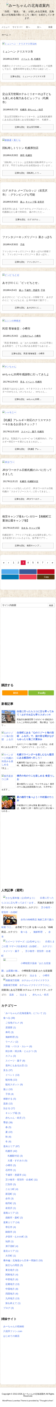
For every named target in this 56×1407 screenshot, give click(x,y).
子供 (22, 244)
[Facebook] (28, 571)
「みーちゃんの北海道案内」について (24, 1013)
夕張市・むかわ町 (16, 1236)
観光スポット (14, 1084)
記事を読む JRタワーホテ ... (28, 499)
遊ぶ (22, 202)
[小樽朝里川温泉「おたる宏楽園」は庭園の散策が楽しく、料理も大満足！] (10, 963)
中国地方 (11, 1289)
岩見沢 (41, 202)
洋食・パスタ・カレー (18, 1046)
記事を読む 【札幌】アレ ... (28, 449)
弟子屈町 (11, 1246)
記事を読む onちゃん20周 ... (28, 399)
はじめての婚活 (11, 1336)
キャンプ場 (31, 202)
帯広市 (10, 1227)
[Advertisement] (28, 644)
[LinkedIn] (10, 577)
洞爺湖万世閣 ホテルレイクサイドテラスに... (27, 985)
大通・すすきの (17, 1160)
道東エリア (11, 1222)
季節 (8, 1122)
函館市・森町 (14, 1217)
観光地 (11, 1079)
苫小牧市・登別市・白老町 (26, 953)
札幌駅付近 (32, 481)
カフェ (10, 1056)
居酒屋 (10, 1027)
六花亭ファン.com (12, 1331)
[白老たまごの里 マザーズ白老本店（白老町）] (22, 941)
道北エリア (10, 1251)
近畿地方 (12, 1284)
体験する (9, 1098)
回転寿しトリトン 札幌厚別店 (20, 147)
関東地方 (11, 1274)
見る (22, 381)
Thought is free (46, 1401)
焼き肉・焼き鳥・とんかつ (21, 1051)
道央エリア (11, 1146)
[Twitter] (10, 571)
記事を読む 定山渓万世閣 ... (28, 127)
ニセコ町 (11, 1189)
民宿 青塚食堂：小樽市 (16, 328)
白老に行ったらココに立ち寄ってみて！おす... (27, 900)
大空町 (10, 1255)
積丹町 (10, 1203)
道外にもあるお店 (16, 1065)
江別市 (10, 1184)
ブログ (8, 1308)
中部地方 (11, 1279)
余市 (9, 1198)
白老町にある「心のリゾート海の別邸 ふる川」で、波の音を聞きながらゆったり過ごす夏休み (35, 736)
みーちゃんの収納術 (13, 1326)
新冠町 (10, 1194)
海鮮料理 (38, 932)
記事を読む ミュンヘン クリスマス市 (28, 76)
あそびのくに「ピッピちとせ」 (21, 282)
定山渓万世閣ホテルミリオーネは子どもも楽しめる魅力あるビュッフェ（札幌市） (26, 98)
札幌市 (37, 59)
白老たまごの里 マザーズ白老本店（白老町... (28, 944)
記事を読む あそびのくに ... (28, 307)
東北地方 (11, 1270)
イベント (25, 59)
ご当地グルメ (26, 336)
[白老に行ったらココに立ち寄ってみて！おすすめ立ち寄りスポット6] (19, 897)
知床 (9, 1241)
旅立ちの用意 (14, 1265)
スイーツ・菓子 (28, 431)
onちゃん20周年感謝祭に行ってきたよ (25, 374)
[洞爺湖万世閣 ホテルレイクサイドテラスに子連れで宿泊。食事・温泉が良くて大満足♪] (26, 980)
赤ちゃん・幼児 (35, 109)
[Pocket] (28, 577)
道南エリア (10, 1212)
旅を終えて (13, 1303)
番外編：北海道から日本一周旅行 (23, 1260)
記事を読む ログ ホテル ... (28, 219)
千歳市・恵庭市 (32, 290)
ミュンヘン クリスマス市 (17, 51)
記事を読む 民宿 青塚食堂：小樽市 (28, 353)
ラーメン (11, 1041)
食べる (24, 932)
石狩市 (10, 1170)
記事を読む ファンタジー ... (28, 262)
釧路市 (10, 1231)
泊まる (24, 528)
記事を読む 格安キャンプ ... (28, 545)
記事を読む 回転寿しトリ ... (28, 173)
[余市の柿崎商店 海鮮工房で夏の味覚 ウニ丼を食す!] (10, 919)
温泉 (12, 994)
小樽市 (37, 336)
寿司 (22, 155)
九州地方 (12, 1298)
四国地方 (11, 1293)
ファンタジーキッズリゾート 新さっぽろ (27, 237)
